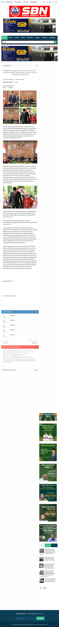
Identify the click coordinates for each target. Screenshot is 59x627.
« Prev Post (5, 343)
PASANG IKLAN (33, 2)
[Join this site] (53, 2)
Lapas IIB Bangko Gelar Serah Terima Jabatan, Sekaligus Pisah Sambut (50, 559)
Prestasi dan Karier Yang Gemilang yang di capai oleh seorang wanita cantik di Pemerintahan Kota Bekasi (48, 552)
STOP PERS (25, 2)
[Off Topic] (50, 2)
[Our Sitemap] (43, 2)
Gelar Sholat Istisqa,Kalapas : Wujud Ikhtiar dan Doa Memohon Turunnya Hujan (50, 580)
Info (3, 1)
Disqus (36, 370)
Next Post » (34, 343)
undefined (12, 315)
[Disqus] (20, 391)
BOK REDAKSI (18, 2)
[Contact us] (46, 2)
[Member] (56, 2)
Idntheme (45, 624)
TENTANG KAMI (8, 2)
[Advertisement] (48, 599)
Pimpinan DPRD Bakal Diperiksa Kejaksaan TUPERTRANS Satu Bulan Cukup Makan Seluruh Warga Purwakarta (47, 573)
